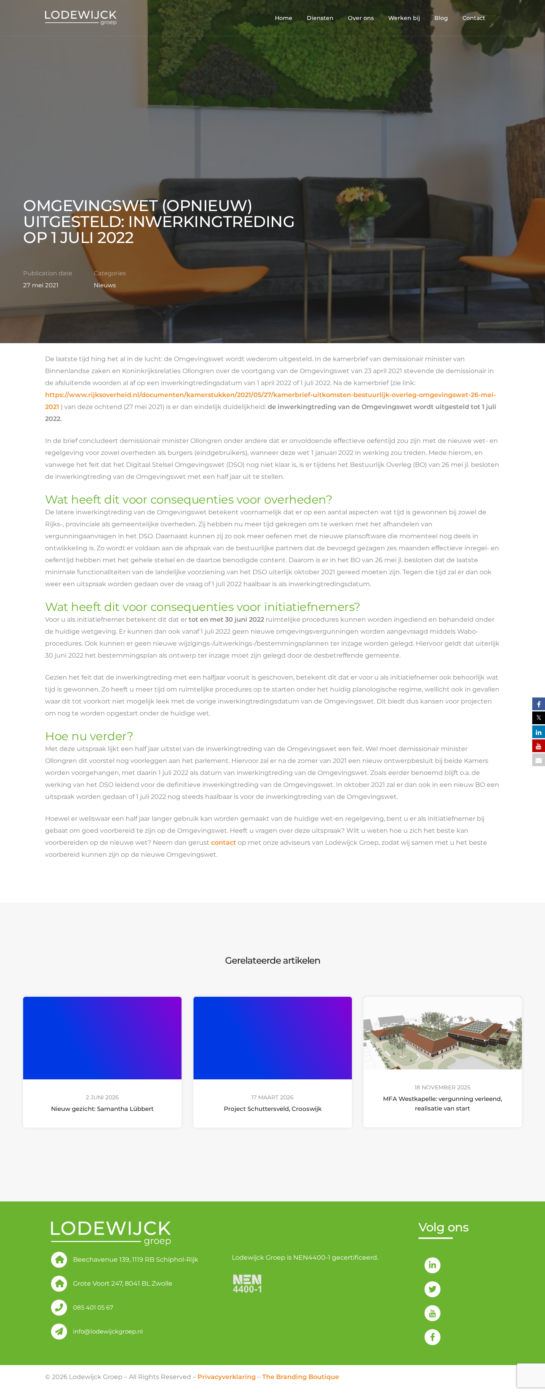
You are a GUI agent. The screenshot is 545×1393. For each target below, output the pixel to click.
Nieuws (105, 285)
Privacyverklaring (226, 1377)
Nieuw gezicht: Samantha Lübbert (102, 1108)
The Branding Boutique (300, 1377)
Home (283, 18)
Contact (473, 18)
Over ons (361, 18)
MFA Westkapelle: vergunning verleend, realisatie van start (442, 1103)
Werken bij (404, 18)
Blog (441, 18)
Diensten (320, 18)
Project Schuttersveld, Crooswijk (272, 1108)
